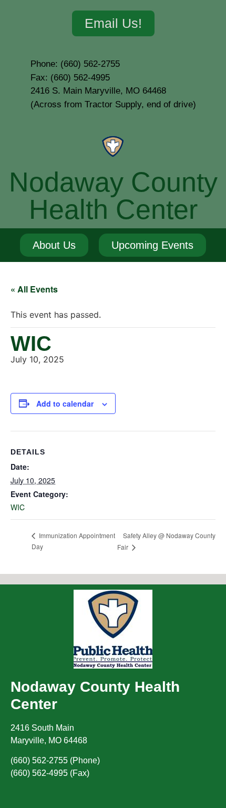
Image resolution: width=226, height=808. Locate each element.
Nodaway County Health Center (113, 196)
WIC (18, 507)
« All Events (34, 289)
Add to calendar (65, 403)
